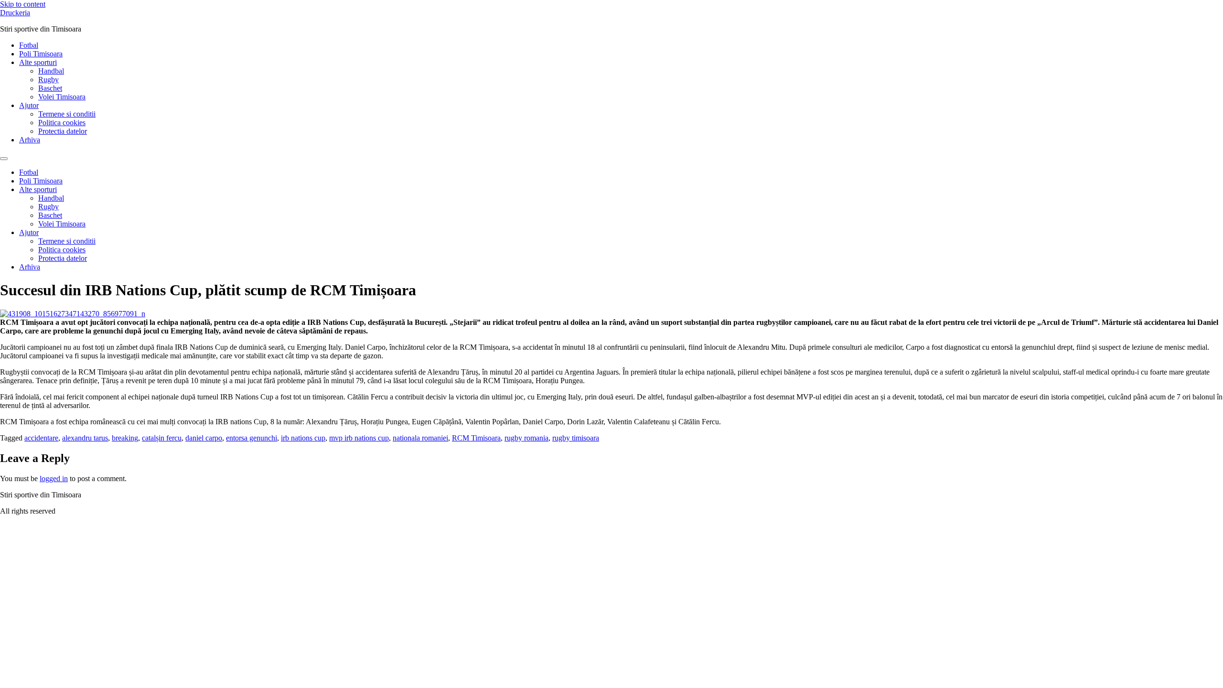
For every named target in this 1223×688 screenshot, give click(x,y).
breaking (125, 438)
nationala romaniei (420, 438)
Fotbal (28, 45)
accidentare (41, 438)
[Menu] (4, 158)
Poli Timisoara (41, 54)
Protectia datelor (62, 131)
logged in (54, 478)
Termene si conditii (67, 114)
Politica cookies (62, 122)
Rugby (48, 79)
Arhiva (29, 140)
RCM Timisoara (476, 438)
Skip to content (22, 4)
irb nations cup (303, 438)
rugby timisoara (575, 438)
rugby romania (526, 438)
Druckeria (15, 13)
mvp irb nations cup (359, 438)
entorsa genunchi (251, 438)
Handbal (51, 71)
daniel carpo (203, 438)
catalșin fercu (162, 438)
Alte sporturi (38, 62)
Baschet (50, 88)
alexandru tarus (85, 438)
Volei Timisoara (62, 97)
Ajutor (29, 105)
